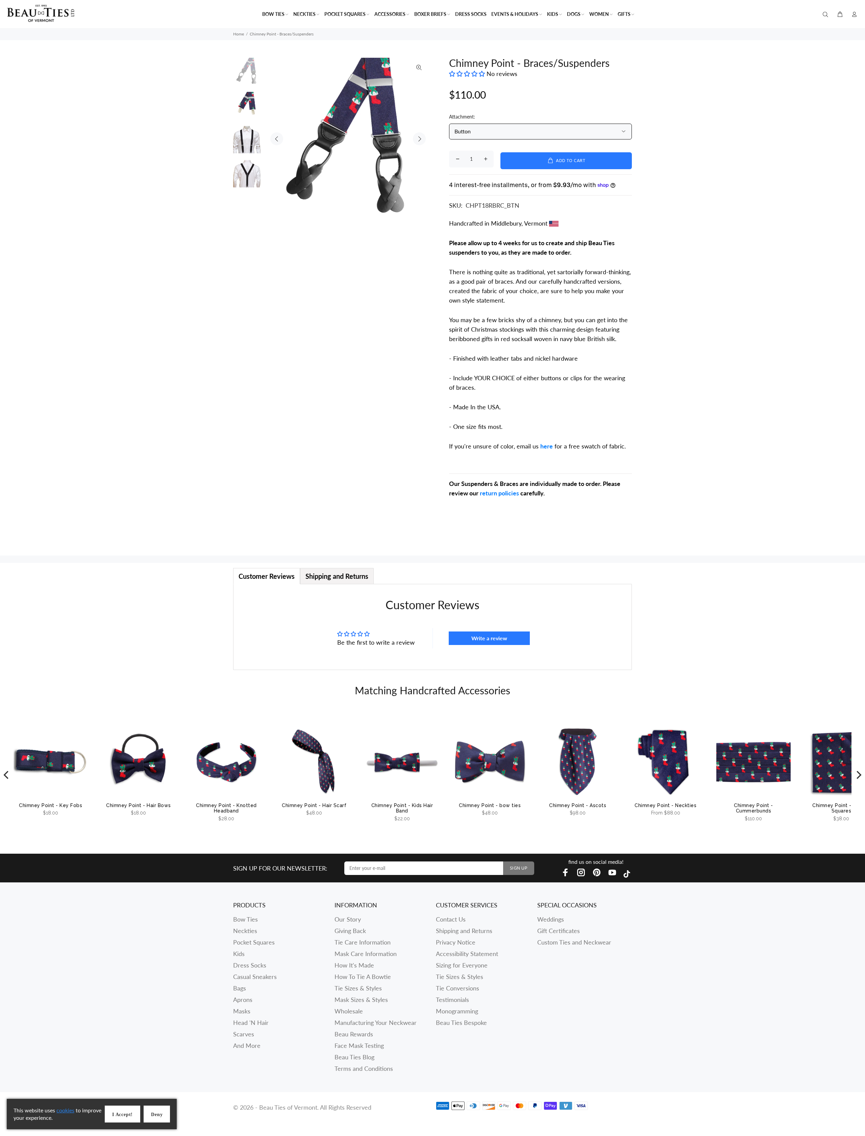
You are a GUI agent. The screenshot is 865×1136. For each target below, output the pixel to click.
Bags (239, 988)
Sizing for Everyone (462, 965)
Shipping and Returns (464, 930)
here (546, 446)
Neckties (245, 930)
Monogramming (457, 1011)
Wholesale (349, 1011)
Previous (276, 138)
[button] (468, 73)
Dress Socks (249, 965)
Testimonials (452, 999)
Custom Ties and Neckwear (574, 942)
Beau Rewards (354, 1034)
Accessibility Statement (467, 953)
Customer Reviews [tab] (267, 576)
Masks (241, 1011)
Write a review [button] (489, 638)
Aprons (242, 999)
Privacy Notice (455, 942)
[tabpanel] (432, 627)
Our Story (348, 919)
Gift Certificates (558, 930)
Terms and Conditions (364, 1068)
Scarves (243, 1034)
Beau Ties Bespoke (461, 1022)
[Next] (858, 775)
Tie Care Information (363, 942)
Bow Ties (245, 919)
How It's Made (354, 965)
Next (419, 138)
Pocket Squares (254, 942)
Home (238, 33)
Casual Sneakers (255, 976)
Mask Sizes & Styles (361, 999)
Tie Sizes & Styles (358, 988)
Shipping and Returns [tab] (336, 576)
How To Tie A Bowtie (363, 976)
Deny (157, 1114)
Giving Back (350, 930)
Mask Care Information (366, 953)
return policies (499, 493)
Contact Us (451, 919)
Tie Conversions (457, 988)
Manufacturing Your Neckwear (376, 1022)
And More (247, 1045)
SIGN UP (518, 868)
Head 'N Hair (251, 1022)
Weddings (550, 919)
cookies (65, 1110)
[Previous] (7, 775)
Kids (239, 953)
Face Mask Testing (359, 1045)
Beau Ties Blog (354, 1057)
